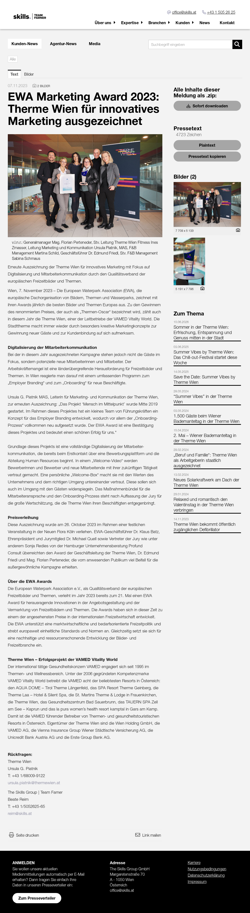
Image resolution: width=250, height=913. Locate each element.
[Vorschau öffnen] (85, 185)
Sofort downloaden (210, 105)
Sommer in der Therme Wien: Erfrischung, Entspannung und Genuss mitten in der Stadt (203, 332)
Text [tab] (14, 74)
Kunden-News (24, 43)
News (204, 22)
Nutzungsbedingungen (207, 869)
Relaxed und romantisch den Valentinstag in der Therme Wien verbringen (204, 505)
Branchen (157, 22)
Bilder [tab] (29, 74)
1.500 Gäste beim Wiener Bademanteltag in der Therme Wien (207, 418)
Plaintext (207, 145)
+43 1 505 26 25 (221, 12)
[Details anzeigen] (237, 230)
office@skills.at (184, 12)
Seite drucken (27, 835)
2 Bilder (43, 86)
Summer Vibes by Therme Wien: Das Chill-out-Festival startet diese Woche (205, 357)
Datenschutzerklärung (206, 875)
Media (94, 43)
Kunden (183, 22)
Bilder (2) (185, 176)
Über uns (103, 22)
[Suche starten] (237, 44)
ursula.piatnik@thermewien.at (34, 782)
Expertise (130, 22)
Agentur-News (63, 43)
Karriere (194, 862)
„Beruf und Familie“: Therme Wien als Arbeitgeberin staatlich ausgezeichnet (205, 460)
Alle (13, 59)
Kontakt (227, 22)
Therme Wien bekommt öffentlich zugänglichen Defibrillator (205, 527)
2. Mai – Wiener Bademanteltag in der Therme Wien (205, 438)
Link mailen (151, 835)
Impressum (197, 881)
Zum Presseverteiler (36, 898)
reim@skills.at (20, 813)
